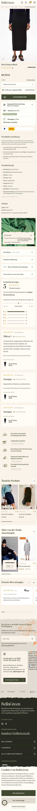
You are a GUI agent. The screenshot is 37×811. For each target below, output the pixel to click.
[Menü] (34, 2)
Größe (3, 80)
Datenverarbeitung (7, 645)
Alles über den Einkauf (17, 443)
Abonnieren (32, 639)
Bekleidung (14, 7)
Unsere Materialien (16, 461)
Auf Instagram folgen (11, 680)
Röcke (21, 7)
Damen (7, 7)
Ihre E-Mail (6, 639)
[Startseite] (7, 3)
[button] (34, 582)
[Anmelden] (26, 2)
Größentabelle (30, 80)
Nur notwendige (18, 800)
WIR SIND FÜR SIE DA (16, 469)
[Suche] (22, 3)
